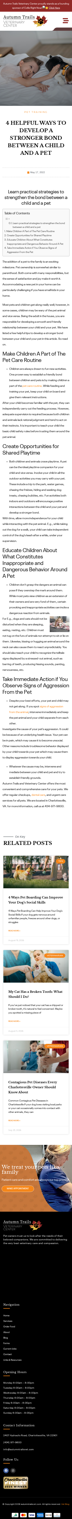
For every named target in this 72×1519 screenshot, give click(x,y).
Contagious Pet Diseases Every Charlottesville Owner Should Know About (32, 1087)
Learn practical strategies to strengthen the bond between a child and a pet (39, 225)
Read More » (14, 931)
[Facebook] (6, 1470)
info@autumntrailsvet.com (18, 1449)
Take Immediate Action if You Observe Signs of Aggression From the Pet (32, 250)
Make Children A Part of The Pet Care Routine (30, 231)
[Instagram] (13, 1470)
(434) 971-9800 (12, 1442)
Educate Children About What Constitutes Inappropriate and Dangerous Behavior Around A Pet (35, 242)
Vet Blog (65, 1504)
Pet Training (36, 112)
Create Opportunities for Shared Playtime (29, 235)
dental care (38, 795)
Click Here (54, 8)
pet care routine (32, 386)
